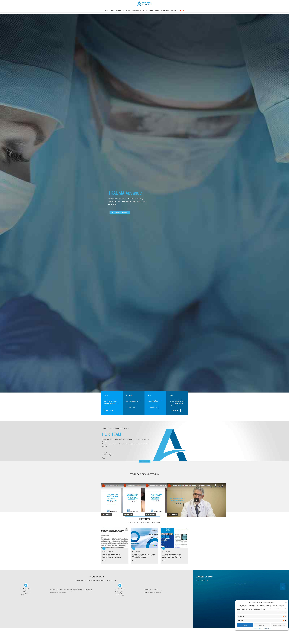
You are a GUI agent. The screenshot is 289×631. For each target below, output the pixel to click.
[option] (144, 203)
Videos (145, 10)
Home (106, 10)
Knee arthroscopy (155, 498)
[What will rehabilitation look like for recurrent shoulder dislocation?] (196, 516)
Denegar (261, 625)
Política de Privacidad (266, 628)
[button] (286, 602)
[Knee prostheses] (130, 516)
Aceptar (245, 625)
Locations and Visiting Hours (159, 10)
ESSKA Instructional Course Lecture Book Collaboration (172, 556)
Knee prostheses (111, 498)
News (128, 10)
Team (112, 10)
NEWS (105, 560)
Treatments (120, 10)
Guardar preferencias (278, 625)
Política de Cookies (257, 628)
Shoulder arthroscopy (133, 498)
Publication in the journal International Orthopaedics (111, 556)
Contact (174, 10)
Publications (136, 10)
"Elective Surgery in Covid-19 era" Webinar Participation (144, 556)
